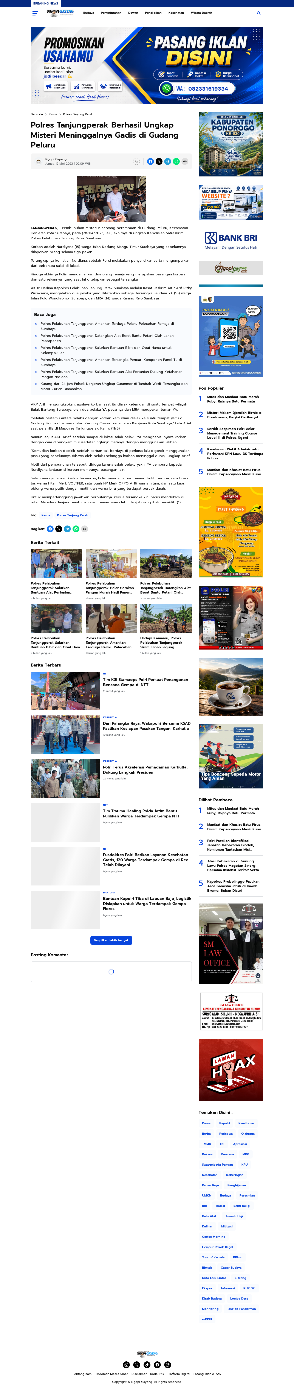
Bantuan (109, 892)
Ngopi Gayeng (141, 1382)
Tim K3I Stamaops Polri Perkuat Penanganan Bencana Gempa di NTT (145, 682)
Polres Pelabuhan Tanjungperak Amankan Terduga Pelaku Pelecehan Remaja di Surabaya (107, 326)
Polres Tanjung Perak (72, 515)
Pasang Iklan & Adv (207, 1374)
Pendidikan (153, 13)
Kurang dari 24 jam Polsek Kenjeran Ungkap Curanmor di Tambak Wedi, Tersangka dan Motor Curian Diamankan (114, 386)
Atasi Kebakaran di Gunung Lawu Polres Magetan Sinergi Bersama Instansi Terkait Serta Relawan (233, 865)
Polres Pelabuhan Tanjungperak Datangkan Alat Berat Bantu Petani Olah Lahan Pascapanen (107, 338)
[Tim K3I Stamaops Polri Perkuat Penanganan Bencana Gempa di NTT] (65, 691)
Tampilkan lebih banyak (111, 940)
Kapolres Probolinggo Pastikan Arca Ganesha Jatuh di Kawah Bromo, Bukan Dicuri (233, 886)
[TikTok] (147, 1364)
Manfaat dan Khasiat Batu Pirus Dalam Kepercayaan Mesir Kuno (234, 472)
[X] (159, 161)
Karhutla (110, 717)
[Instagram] (126, 1364)
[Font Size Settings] (136, 161)
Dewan (133, 13)
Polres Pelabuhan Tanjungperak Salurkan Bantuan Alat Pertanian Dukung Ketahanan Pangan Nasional (112, 374)
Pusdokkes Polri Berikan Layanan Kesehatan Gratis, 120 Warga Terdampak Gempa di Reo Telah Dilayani (146, 859)
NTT (105, 674)
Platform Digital (179, 1374)
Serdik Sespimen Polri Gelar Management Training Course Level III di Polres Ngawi (232, 433)
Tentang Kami (82, 1374)
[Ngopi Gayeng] (60, 13)
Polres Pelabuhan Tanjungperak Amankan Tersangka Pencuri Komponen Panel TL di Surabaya (111, 362)
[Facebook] (150, 161)
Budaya (88, 13)
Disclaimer (139, 1374)
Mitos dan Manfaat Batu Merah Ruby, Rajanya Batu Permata (233, 399)
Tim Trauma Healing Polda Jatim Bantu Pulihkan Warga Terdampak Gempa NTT (141, 814)
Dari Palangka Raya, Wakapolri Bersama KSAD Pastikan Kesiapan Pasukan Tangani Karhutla (147, 726)
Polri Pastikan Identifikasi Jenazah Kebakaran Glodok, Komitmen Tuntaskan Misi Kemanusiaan (230, 845)
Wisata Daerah (201, 13)
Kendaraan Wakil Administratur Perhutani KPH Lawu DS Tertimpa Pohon (235, 453)
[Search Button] (259, 13)
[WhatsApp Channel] (167, 1364)
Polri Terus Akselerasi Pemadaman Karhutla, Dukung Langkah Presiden (145, 770)
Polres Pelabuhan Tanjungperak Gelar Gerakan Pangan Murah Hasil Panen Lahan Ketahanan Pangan (110, 588)
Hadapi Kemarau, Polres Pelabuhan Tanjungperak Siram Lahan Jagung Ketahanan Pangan (161, 642)
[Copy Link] (184, 161)
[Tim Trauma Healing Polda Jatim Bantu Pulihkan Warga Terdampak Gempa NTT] (65, 822)
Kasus (46, 515)
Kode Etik (157, 1374)
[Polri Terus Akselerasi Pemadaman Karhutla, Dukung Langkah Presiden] (65, 778)
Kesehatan (176, 13)
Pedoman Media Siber (112, 1374)
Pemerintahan (111, 13)
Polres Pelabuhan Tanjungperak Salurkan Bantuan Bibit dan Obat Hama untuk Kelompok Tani (106, 350)
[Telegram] (167, 161)
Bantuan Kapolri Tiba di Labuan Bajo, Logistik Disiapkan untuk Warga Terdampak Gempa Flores (147, 903)
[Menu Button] (35, 13)
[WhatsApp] (176, 161)
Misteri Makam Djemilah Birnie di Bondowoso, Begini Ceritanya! (234, 415)
